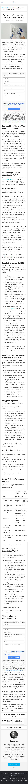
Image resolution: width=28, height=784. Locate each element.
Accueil (4, 8)
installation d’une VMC (8, 179)
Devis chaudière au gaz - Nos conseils (7, 721)
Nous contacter (13, 773)
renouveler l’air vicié (9, 308)
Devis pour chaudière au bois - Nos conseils (18, 722)
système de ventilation (8, 256)
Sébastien (20, 20)
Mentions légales (22, 773)
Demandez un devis (12, 8)
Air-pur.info (4, 773)
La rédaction (14, 775)
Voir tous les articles (14, 764)
